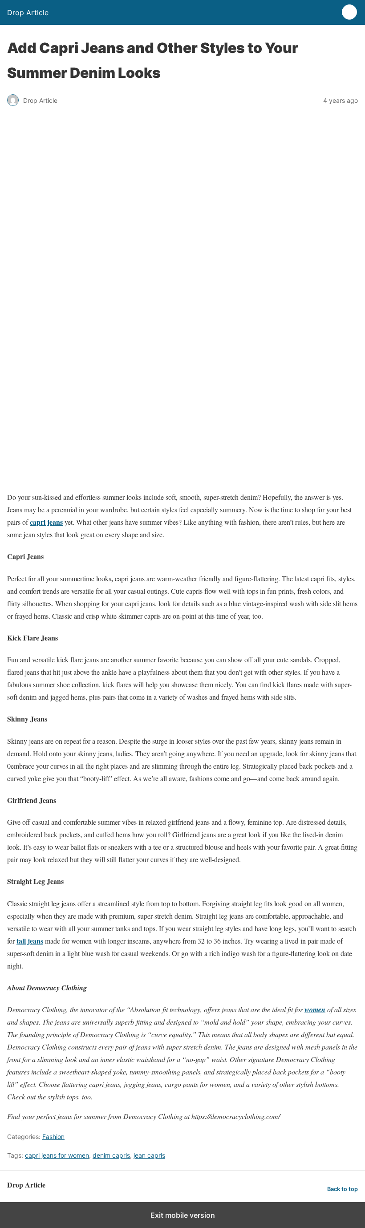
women (314, 1009)
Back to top (342, 1189)
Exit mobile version (182, 1215)
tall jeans (29, 941)
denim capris (111, 1155)
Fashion (53, 1136)
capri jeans (46, 522)
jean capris (149, 1155)
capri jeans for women (57, 1155)
